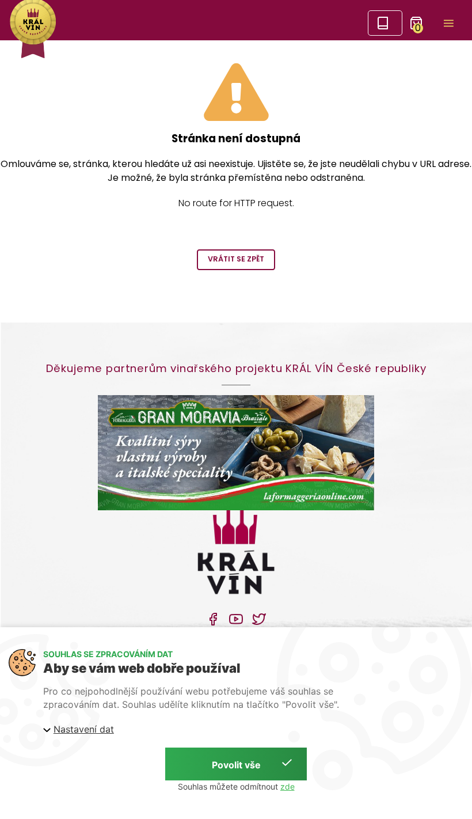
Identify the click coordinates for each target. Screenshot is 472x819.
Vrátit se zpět (236, 259)
